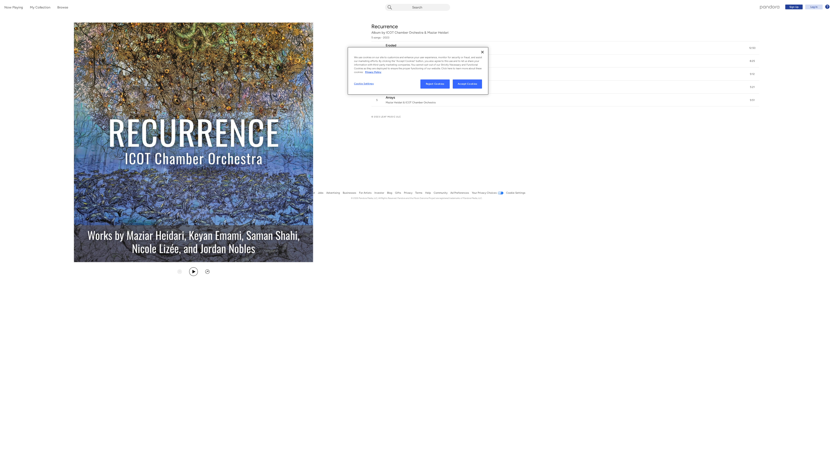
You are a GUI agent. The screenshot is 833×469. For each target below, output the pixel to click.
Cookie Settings (364, 83)
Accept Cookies (467, 83)
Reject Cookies (435, 83)
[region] (418, 71)
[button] (565, 47)
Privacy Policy (373, 72)
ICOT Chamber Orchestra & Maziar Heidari (417, 33)
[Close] (482, 52)
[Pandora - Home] (770, 7)
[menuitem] (807, 7)
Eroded (391, 45)
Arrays (390, 97)
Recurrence (384, 26)
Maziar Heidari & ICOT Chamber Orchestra (411, 102)
